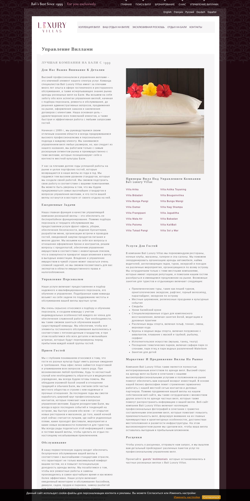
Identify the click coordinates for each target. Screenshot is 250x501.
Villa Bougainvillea (172, 195)
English (167, 11)
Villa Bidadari (134, 195)
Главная (126, 4)
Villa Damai (133, 207)
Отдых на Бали (177, 27)
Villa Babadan (169, 218)
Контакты (195, 27)
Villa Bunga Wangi (171, 201)
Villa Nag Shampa (171, 207)
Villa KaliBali (168, 224)
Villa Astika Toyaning (173, 189)
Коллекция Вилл (89, 27)
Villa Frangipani (136, 213)
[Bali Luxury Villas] (52, 27)
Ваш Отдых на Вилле (116, 27)
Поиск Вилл (143, 4)
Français (178, 11)
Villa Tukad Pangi (137, 230)
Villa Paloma (134, 224)
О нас (182, 4)
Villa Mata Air (134, 218)
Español (212, 11)
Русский (189, 11)
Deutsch (200, 11)
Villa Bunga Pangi (137, 201)
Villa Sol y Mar (169, 230)
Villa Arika (132, 189)
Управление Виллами (204, 4)
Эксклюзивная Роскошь (148, 27)
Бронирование (165, 4)
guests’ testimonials (155, 459)
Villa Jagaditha (169, 213)
